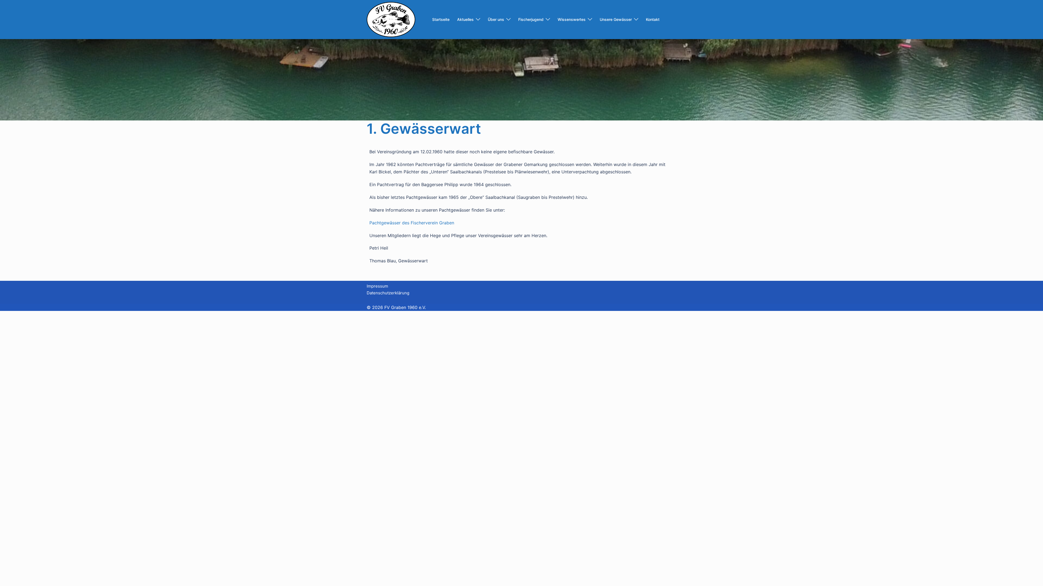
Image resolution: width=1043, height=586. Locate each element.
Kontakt (652, 19)
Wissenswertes (572, 19)
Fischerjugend (531, 19)
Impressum (377, 286)
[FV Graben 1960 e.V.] (391, 19)
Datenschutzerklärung (388, 292)
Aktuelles (465, 19)
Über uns (496, 19)
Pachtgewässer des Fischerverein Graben (411, 222)
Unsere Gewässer (616, 19)
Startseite (441, 19)
